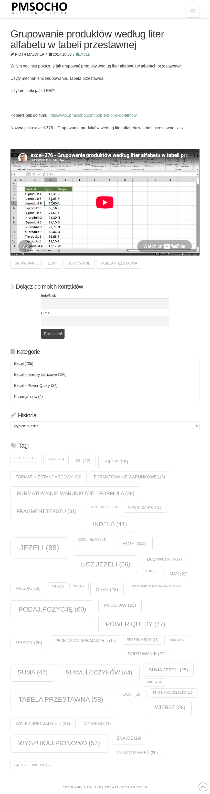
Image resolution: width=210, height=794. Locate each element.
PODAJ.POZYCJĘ (52, 609)
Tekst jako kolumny (173, 692)
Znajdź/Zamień (137, 752)
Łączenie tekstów (32, 765)
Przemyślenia (25, 396)
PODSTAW (120, 605)
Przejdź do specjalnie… (85, 641)
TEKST (131, 694)
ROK (176, 640)
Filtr (116, 461)
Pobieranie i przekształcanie (155, 585)
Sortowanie (79, 263)
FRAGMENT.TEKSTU (47, 511)
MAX (179, 573)
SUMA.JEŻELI (168, 669)
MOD (79, 585)
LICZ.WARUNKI (164, 559)
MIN (58, 586)
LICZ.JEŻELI (105, 564)
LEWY (52, 263)
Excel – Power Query (32, 385)
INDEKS (110, 524)
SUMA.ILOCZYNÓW (99, 672)
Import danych (145, 507)
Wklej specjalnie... (43, 723)
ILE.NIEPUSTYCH (104, 506)
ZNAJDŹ (129, 738)
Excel (84, 54)
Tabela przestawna (119, 263)
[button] (193, 11)
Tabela (155, 682)
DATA (56, 459)
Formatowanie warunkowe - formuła (75, 493)
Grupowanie (26, 263)
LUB (152, 571)
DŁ (83, 460)
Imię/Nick (48, 296)
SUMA (33, 672)
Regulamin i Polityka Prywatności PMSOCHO (105, 787)
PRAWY (29, 642)
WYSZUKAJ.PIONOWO (59, 743)
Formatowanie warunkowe (129, 477)
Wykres (97, 723)
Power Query (135, 624)
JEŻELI (39, 547)
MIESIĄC (27, 588)
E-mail (46, 313)
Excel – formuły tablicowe (35, 374)
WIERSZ (170, 707)
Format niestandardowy (48, 477)
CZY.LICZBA (26, 458)
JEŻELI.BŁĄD (92, 540)
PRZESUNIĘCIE (142, 640)
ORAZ (107, 589)
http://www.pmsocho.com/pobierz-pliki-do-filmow (93, 115)
